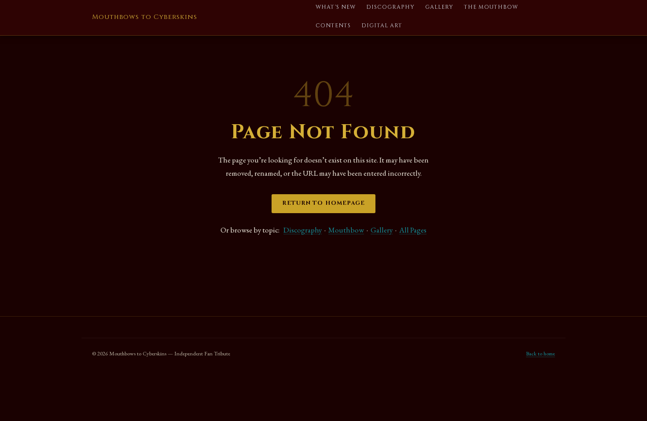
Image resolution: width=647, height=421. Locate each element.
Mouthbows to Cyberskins (144, 17)
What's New (336, 7)
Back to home (540, 353)
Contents (333, 26)
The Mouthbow (491, 7)
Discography (390, 7)
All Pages (412, 230)
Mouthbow (346, 230)
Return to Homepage (323, 203)
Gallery (439, 7)
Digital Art (381, 26)
